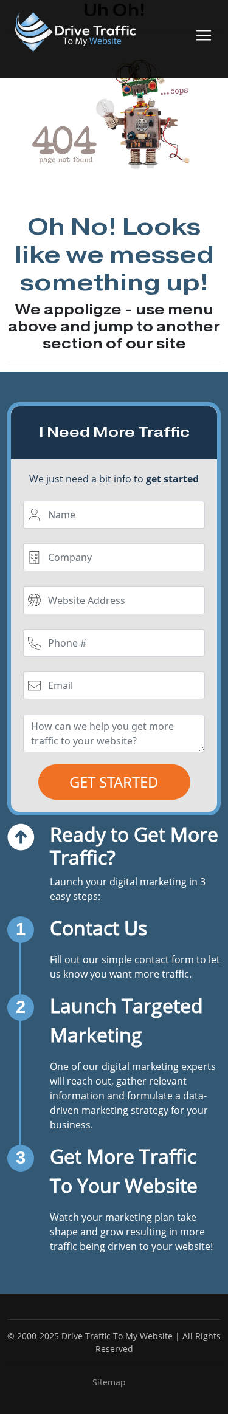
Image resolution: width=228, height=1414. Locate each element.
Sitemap (109, 1382)
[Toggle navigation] (204, 35)
